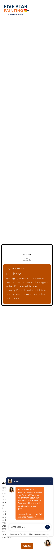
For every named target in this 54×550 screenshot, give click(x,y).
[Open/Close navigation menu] (46, 10)
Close (27, 545)
